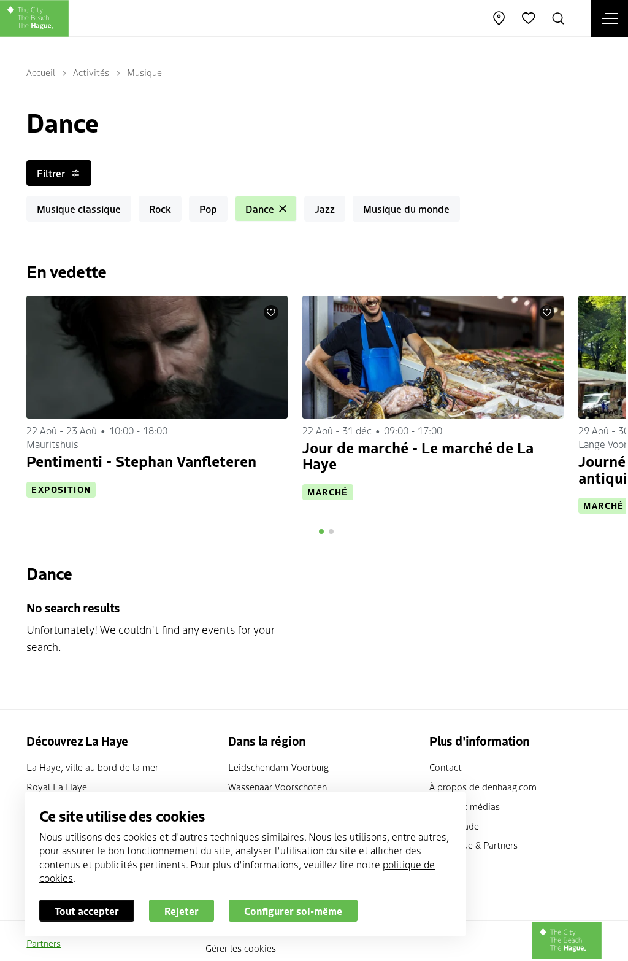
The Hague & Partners (473, 844)
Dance (259, 208)
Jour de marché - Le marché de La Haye (418, 455)
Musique (144, 72)
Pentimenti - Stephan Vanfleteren (141, 460)
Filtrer (51, 173)
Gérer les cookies (240, 947)
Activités (91, 72)
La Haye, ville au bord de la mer (92, 766)
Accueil (40, 72)
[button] (321, 531)
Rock (160, 208)
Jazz (325, 208)
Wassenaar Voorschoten (277, 786)
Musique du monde (406, 208)
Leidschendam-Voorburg (278, 766)
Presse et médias (464, 806)
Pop (208, 208)
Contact (445, 766)
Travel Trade (454, 825)
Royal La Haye (56, 786)
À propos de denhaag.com (483, 786)
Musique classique (79, 208)
